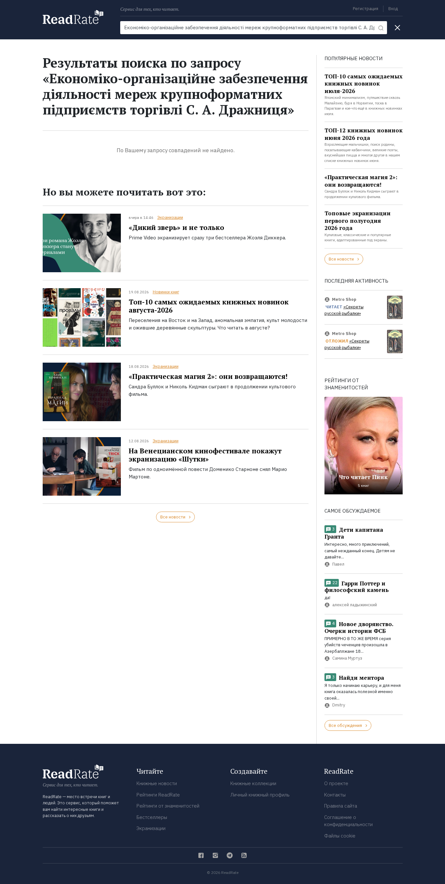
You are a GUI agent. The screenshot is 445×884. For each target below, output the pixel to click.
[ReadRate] (73, 17)
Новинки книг (166, 292)
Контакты (335, 795)
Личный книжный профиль (260, 795)
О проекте (336, 783)
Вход (393, 8)
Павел (338, 564)
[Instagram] (215, 855)
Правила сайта (340, 806)
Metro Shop (344, 299)
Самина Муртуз (347, 658)
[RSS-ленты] (244, 855)
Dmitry (338, 705)
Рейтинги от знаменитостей (167, 806)
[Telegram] (229, 855)
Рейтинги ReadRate (158, 795)
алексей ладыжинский (354, 605)
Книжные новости (156, 783)
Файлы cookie (339, 836)
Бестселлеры (151, 817)
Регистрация (365, 8)
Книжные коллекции (253, 783)
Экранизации (170, 217)
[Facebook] (201, 855)
